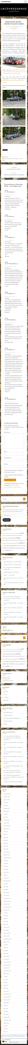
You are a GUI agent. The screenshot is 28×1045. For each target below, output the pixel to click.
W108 (4, 160)
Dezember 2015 (7, 898)
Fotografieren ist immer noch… (11, 578)
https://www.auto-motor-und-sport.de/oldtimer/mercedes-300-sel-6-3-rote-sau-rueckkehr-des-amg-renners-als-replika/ (14, 71)
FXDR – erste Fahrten (16, 772)
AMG (5, 158)
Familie (5, 694)
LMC (24, 540)
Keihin (18, 540)
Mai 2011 (5, 1031)
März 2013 (6, 988)
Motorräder (6, 700)
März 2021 (6, 840)
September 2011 (7, 1020)
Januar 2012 (6, 1014)
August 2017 (6, 872)
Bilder (19, 533)
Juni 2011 (6, 1028)
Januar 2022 (6, 823)
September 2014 (7, 939)
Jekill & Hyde (14, 540)
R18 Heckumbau (10, 545)
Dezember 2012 (7, 994)
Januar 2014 (6, 959)
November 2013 (7, 965)
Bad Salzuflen (13, 533)
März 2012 (6, 1011)
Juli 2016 (5, 883)
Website (6, 464)
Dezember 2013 (7, 962)
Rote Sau (20, 158)
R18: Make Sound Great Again (15, 781)
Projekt (18, 543)
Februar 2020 (6, 852)
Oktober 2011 (7, 1017)
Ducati (4, 538)
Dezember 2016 (7, 881)
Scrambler (21, 545)
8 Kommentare (14, 28)
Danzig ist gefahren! (8, 572)
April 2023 (6, 805)
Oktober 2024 (7, 799)
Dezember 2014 (7, 933)
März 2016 (6, 889)
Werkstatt (22, 548)
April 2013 (6, 985)
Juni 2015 (6, 915)
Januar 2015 (6, 930)
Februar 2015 (6, 927)
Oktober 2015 (7, 904)
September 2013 (7, 970)
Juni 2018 (6, 863)
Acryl (7, 533)
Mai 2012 (5, 1005)
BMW (22, 533)
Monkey (11, 543)
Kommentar (7, 432)
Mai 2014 (5, 947)
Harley (18, 538)
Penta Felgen (15, 158)
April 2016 (6, 886)
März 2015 (6, 924)
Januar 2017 (6, 878)
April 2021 (6, 837)
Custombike (8, 535)
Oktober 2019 (7, 854)
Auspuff (10, 533)
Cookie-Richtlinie (7, 1039)
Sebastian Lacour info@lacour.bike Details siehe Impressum (8, 678)
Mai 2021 (5, 834)
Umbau (11, 548)
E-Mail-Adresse (7, 457)
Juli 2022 (5, 814)
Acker (6, 533)
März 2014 (6, 953)
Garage (14, 538)
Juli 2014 (5, 944)
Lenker (21, 540)
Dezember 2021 (7, 825)
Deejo (14, 535)
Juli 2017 (5, 875)
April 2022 (6, 817)
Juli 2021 (5, 831)
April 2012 (6, 1008)
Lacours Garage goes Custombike (11, 582)
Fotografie (6, 697)
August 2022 (6, 811)
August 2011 (6, 1023)
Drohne (20, 535)
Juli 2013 (5, 976)
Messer (8, 543)
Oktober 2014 (7, 936)
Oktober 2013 (7, 968)
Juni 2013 (6, 979)
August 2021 (6, 828)
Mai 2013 (5, 982)
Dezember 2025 (7, 794)
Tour (7, 548)
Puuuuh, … (6, 575)
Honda (10, 540)
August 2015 (6, 910)
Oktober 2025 (7, 796)
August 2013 (6, 973)
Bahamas (16, 533)
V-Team (16, 548)
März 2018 (6, 869)
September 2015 (7, 907)
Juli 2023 (5, 802)
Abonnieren (6, 520)
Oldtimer (15, 543)
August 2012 (6, 1002)
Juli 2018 (5, 860)
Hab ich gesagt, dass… (9, 561)
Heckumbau (5, 540)
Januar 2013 (6, 991)
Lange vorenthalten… (9, 564)
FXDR (11, 538)
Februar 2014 (6, 956)
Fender (7, 538)
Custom (4, 535)
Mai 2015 (5, 918)
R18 (21, 543)
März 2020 (6, 849)
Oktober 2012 (7, 999)
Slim (24, 545)
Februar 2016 (6, 892)
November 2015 (7, 901)
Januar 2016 (6, 895)
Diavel (17, 535)
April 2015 (6, 921)
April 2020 (6, 846)
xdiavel (4, 550)
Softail (4, 548)
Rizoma (17, 545)
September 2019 (7, 857)
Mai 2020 (5, 843)
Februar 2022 (6, 820)
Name (5, 451)
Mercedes (9, 158)
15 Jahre (4, 533)
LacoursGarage (6, 1)
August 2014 (6, 941)
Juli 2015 (5, 912)
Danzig (12, 535)
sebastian (18, 26)
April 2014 (6, 950)
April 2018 (6, 866)
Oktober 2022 (7, 808)
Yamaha (10, 550)
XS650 (7, 550)
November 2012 (7, 997)
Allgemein (6, 156)
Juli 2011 (5, 1026)
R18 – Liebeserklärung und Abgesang (12, 567)
